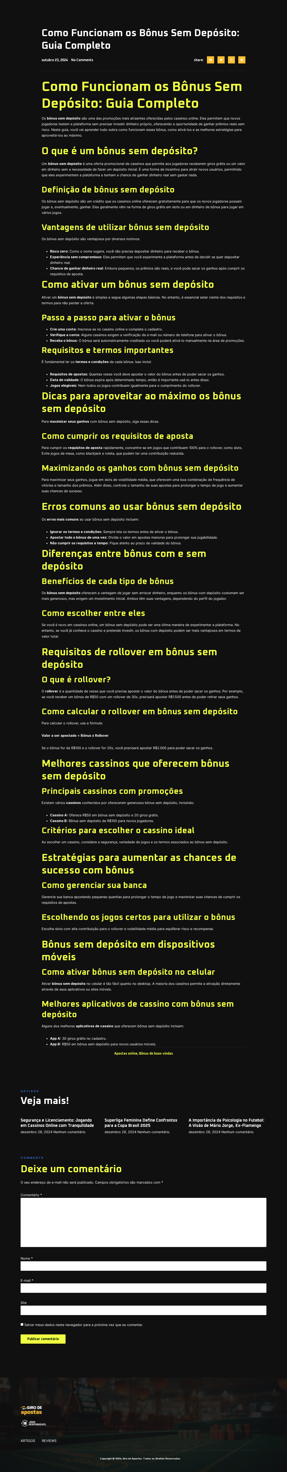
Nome (27, 1258)
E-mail (27, 1280)
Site (24, 1303)
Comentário (31, 1195)
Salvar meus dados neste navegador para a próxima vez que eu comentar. (83, 1325)
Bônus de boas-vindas (156, 1053)
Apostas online (125, 1053)
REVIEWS (49, 1441)
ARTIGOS (28, 1441)
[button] (210, 59)
